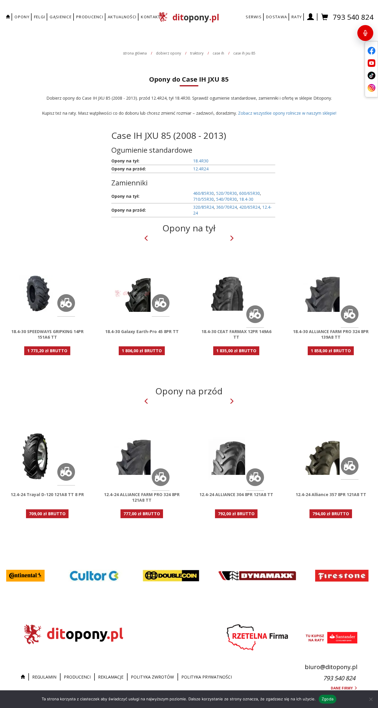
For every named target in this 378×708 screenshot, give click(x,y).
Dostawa (276, 16)
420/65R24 (249, 207)
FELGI (39, 16)
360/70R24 (226, 207)
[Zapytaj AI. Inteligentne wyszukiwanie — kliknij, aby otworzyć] (365, 33)
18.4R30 (200, 161)
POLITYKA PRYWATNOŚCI (206, 677)
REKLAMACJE (110, 677)
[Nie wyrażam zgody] (371, 699)
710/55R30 (203, 199)
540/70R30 (226, 199)
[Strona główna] (24, 677)
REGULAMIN (44, 677)
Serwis (254, 16)
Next (231, 238)
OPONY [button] (22, 16)
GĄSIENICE (61, 16)
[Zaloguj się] (311, 17)
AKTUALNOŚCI (122, 16)
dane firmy (342, 688)
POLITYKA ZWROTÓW (152, 677)
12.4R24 (200, 169)
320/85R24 (203, 207)
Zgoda (327, 699)
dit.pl (195, 17)
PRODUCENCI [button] (89, 16)
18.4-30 (246, 199)
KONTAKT (150, 16)
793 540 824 (353, 17)
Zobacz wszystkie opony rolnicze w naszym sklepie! (287, 113)
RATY (296, 16)
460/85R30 (203, 193)
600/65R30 (249, 193)
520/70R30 (226, 193)
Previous (146, 238)
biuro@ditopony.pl (331, 667)
